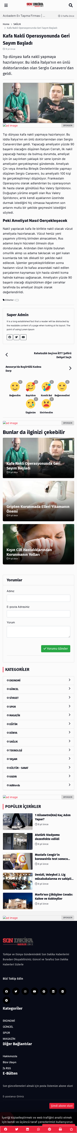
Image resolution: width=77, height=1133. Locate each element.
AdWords (14, 785)
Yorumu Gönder (57, 648)
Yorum (11, 622)
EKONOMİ (14, 680)
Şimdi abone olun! (62, 1105)
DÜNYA (13, 732)
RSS (8, 1068)
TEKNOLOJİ (15, 750)
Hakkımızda (10, 1056)
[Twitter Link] (16, 337)
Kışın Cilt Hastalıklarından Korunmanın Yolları (29, 552)
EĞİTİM (13, 724)
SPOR (12, 706)
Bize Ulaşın (9, 1062)
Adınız (10, 591)
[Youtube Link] (23, 337)
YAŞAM (13, 759)
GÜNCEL (14, 689)
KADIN (13, 776)
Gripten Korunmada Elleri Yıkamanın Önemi (38, 509)
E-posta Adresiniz (18, 606)
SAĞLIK (13, 741)
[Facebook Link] (10, 337)
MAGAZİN (14, 715)
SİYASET (14, 698)
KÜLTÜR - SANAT (18, 768)
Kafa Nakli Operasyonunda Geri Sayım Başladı (33, 465)
